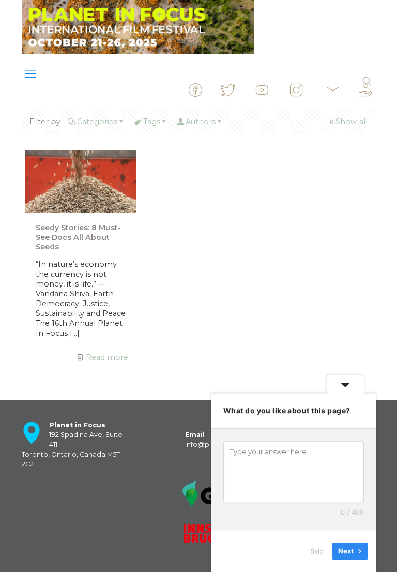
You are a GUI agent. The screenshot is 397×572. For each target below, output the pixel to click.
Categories (97, 121)
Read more (107, 357)
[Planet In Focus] (138, 27)
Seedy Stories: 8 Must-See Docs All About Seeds (78, 237)
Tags (151, 121)
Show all (351, 121)
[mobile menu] (30, 74)
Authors (201, 121)
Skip (317, 551)
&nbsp (212, 94)
